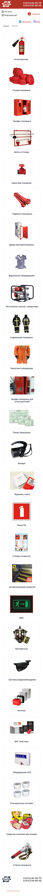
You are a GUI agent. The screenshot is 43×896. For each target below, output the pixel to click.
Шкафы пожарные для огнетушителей (22, 400)
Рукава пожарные (21, 90)
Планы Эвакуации (21, 432)
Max (38, 22)
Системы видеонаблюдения (22, 679)
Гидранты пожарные (22, 214)
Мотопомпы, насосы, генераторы (22, 306)
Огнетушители (21, 59)
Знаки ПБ (21, 525)
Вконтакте (26, 22)
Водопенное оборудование (21, 275)
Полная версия (13, 891)
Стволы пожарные (22, 865)
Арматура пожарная (21, 183)
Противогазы (21, 649)
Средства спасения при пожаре (21, 834)
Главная (6, 26)
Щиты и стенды (21, 152)
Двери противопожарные (21, 245)
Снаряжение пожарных (21, 337)
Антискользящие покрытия (22, 587)
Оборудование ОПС (22, 772)
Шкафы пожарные (22, 121)
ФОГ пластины (22, 741)
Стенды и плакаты (21, 556)
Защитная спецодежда (21, 368)
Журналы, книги (22, 494)
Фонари (21, 463)
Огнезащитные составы (21, 803)
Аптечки (21, 710)
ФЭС (21, 618)
